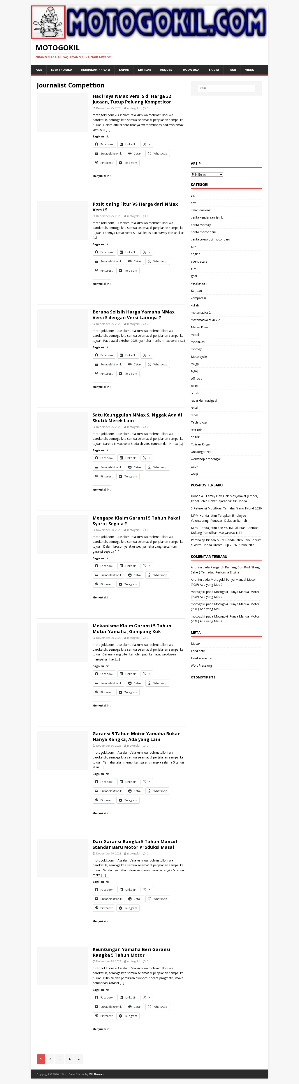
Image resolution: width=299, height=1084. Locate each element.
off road (196, 378)
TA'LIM (213, 70)
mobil (195, 335)
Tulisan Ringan (201, 444)
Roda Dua (191, 70)
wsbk (194, 466)
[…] (108, 130)
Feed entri (198, 651)
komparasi (198, 298)
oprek (195, 393)
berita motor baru (203, 232)
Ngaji (194, 371)
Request (167, 70)
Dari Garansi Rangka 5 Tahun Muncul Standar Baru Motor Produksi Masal (135, 844)
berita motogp (201, 225)
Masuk (195, 643)
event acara (199, 261)
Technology (199, 422)
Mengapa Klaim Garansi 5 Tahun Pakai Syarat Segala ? (136, 521)
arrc (193, 203)
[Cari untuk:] (226, 88)
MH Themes (96, 1074)
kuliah (195, 305)
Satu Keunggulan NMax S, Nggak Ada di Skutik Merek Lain (137, 418)
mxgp (195, 364)
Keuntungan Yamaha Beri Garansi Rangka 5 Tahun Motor (131, 952)
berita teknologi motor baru (210, 239)
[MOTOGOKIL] (149, 36)
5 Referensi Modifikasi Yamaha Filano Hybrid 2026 (226, 508)
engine (195, 254)
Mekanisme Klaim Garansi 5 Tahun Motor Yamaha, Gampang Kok (132, 628)
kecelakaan (199, 283)
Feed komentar (202, 658)
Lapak (124, 70)
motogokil (133, 108)
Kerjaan (196, 290)
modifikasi (198, 342)
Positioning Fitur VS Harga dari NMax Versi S (135, 207)
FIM (193, 269)
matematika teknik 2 (205, 320)
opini (194, 386)
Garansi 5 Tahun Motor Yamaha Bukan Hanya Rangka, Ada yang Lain (137, 736)
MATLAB (144, 70)
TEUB (232, 70)
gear (194, 276)
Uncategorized (201, 452)
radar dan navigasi (204, 400)
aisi (193, 195)
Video (249, 70)
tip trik (195, 437)
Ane (39, 70)
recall (194, 408)
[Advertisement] (226, 128)
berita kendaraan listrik (207, 217)
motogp (196, 349)
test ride (196, 430)
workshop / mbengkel (206, 459)
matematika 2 (201, 312)
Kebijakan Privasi (95, 70)
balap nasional (201, 210)
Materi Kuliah (200, 327)
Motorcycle (199, 356)
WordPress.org (201, 665)
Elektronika (61, 70)
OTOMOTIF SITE (203, 677)
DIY (193, 247)
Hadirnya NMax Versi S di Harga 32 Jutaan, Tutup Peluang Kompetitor (132, 99)
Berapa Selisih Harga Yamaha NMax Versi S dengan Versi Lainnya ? (134, 314)
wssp (194, 474)
